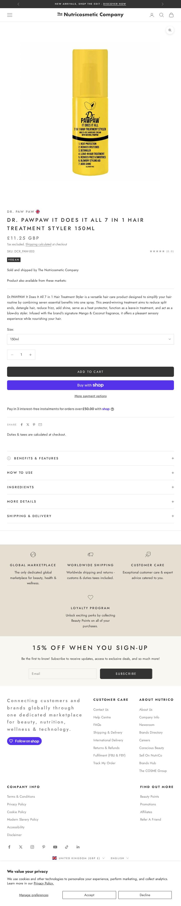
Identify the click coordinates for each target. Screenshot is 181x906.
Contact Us (100, 709)
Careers (144, 740)
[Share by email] (40, 424)
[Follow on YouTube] (55, 847)
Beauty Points (149, 796)
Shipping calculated (38, 244)
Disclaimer (14, 834)
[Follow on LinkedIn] (78, 847)
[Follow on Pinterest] (43, 847)
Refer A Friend (150, 819)
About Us (145, 709)
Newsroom (147, 724)
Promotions (148, 804)
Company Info (149, 717)
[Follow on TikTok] (66, 847)
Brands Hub (147, 763)
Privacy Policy (16, 804)
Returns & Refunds (106, 747)
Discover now (114, 4)
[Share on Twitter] (28, 424)
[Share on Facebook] (21, 424)
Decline (145, 895)
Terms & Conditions (21, 796)
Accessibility (16, 827)
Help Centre (102, 717)
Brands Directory (151, 732)
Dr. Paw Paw (21, 211)
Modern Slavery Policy (22, 819)
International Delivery (108, 740)
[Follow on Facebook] (9, 847)
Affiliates (146, 812)
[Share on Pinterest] (34, 424)
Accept (89, 895)
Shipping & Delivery (107, 732)
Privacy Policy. (44, 883)
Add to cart (90, 372)
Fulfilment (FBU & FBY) (109, 755)
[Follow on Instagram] (32, 847)
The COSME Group (153, 770)
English (117, 858)
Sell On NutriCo (150, 755)
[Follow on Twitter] (21, 847)
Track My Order (104, 763)
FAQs (97, 724)
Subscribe (126, 673)
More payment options (91, 396)
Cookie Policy (16, 812)
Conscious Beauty (151, 747)
